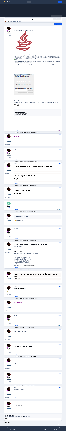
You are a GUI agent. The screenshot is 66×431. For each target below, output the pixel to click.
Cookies (17, 429)
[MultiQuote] (14, 130)
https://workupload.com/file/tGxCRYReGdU (21, 113)
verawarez (8, 206)
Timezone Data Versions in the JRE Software (28, 265)
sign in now (22, 416)
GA (18, 405)
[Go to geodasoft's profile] (5, 21)
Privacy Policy (10, 429)
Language (6, 429)
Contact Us (14, 429)
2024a (26, 253)
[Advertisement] (33, 9)
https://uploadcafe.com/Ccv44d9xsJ (20, 112)
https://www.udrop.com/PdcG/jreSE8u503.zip (21, 114)
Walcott (58, 325)
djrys (58, 130)
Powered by (58, 429)
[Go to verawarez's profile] (9, 203)
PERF (21, 405)
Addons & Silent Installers (17, 21)
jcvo (56, 130)
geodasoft (8, 21)
